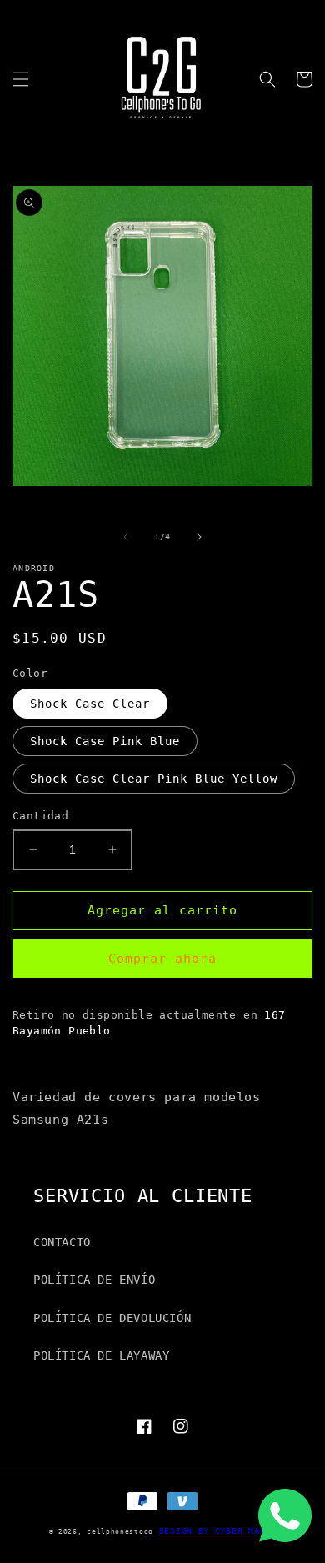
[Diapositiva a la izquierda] (126, 536)
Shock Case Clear (90, 703)
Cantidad (40, 815)
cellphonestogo (120, 1531)
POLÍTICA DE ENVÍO (94, 1279)
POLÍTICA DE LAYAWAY (101, 1355)
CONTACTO (62, 1242)
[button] (20, 79)
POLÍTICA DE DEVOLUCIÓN (112, 1318)
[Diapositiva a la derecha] (199, 536)
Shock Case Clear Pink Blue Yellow (154, 778)
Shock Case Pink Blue (105, 741)
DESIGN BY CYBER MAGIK (218, 1530)
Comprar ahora (162, 958)
